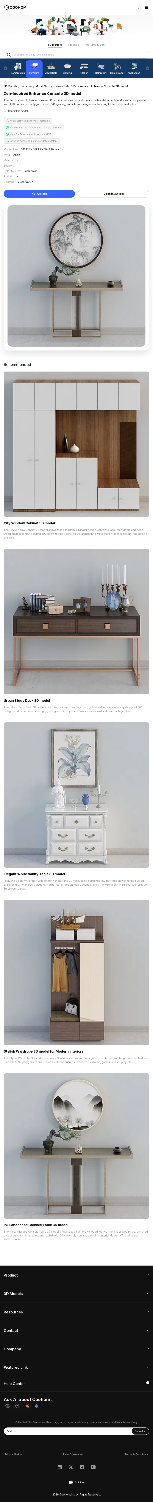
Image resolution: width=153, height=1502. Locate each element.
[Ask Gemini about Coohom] (36, 1406)
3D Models (55, 44)
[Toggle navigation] (147, 7)
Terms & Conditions (137, 1454)
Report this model (18, 111)
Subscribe (140, 1431)
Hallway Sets (61, 86)
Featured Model (95, 44)
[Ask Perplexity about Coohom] (17, 1406)
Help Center (14, 1383)
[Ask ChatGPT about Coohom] (7, 1406)
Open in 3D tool (114, 193)
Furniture (26, 86)
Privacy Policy (13, 1454)
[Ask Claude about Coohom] (27, 1406)
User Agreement (73, 1454)
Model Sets (43, 86)
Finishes (73, 44)
